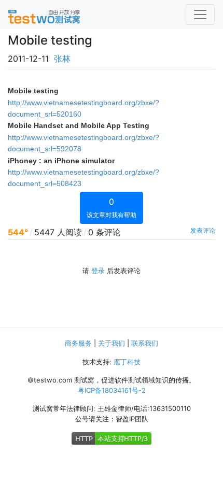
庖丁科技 (127, 362)
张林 (62, 58)
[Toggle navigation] (200, 14)
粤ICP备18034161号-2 (112, 390)
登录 (98, 270)
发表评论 (202, 230)
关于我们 (111, 343)
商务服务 (78, 343)
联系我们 (144, 343)
